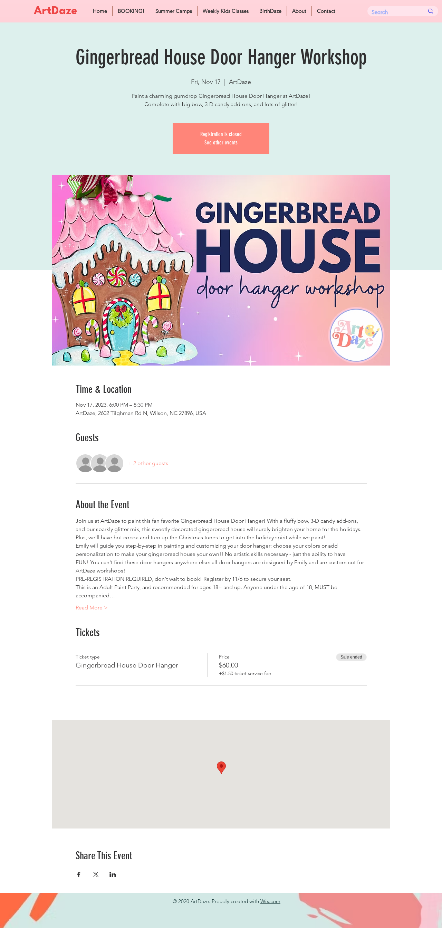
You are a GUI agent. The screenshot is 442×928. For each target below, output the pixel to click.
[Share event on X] (96, 874)
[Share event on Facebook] (79, 874)
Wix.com (270, 901)
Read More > (92, 607)
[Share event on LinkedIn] (112, 874)
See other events (221, 142)
